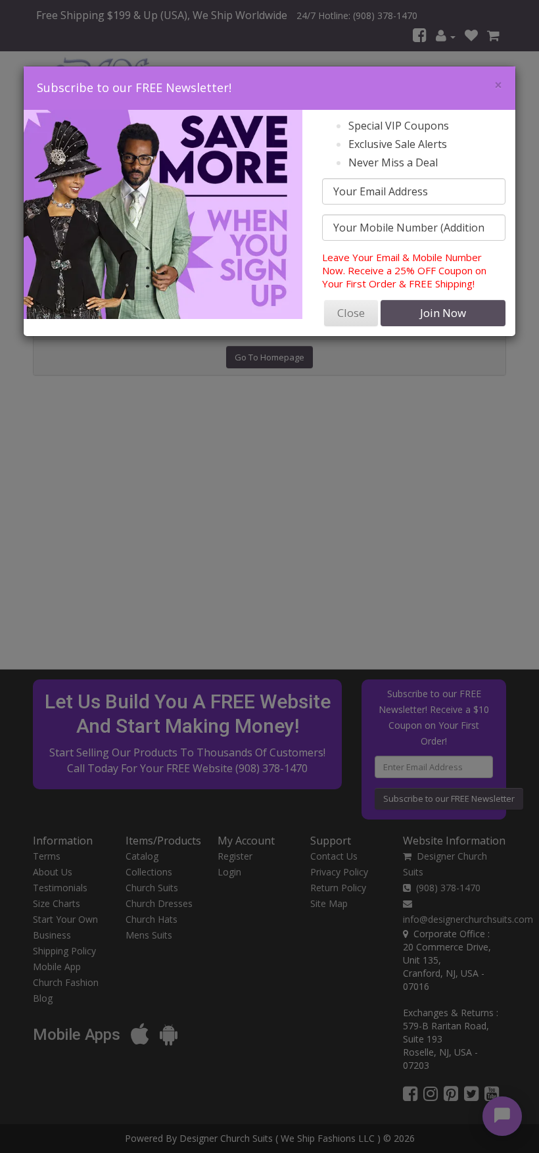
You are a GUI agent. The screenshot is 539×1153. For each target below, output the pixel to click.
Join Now (443, 312)
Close (351, 312)
